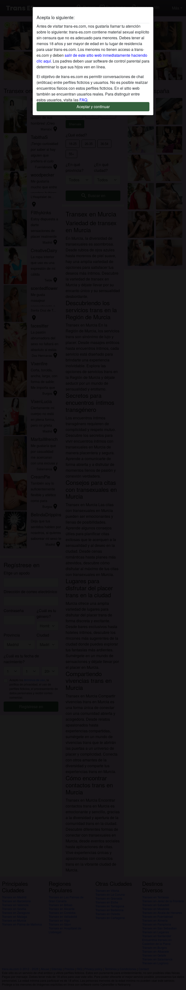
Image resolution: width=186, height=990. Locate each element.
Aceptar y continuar (93, 106)
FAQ (83, 100)
